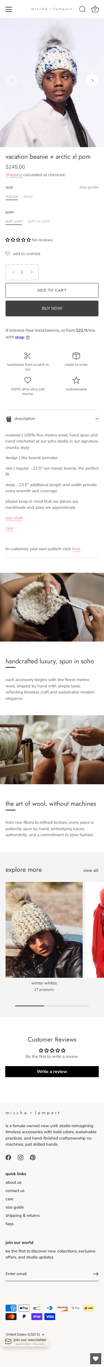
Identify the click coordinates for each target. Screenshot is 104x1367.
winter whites (44, 983)
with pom (14, 221)
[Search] (83, 10)
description (24, 418)
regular (12, 196)
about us (13, 1182)
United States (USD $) (23, 1334)
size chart (14, 518)
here (76, 549)
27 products (44, 989)
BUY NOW (52, 308)
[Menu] (9, 9)
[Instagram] (20, 1157)
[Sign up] (95, 1274)
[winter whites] (44, 930)
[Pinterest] (32, 1157)
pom (10, 212)
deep (28, 196)
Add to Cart (52, 290)
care (9, 528)
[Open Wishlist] (95, 1358)
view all (90, 870)
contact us (15, 1190)
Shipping (14, 175)
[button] (12, 80)
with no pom (38, 221)
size (52, 187)
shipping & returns (23, 1215)
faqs (10, 1223)
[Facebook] (8, 1157)
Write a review (52, 1072)
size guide (88, 187)
